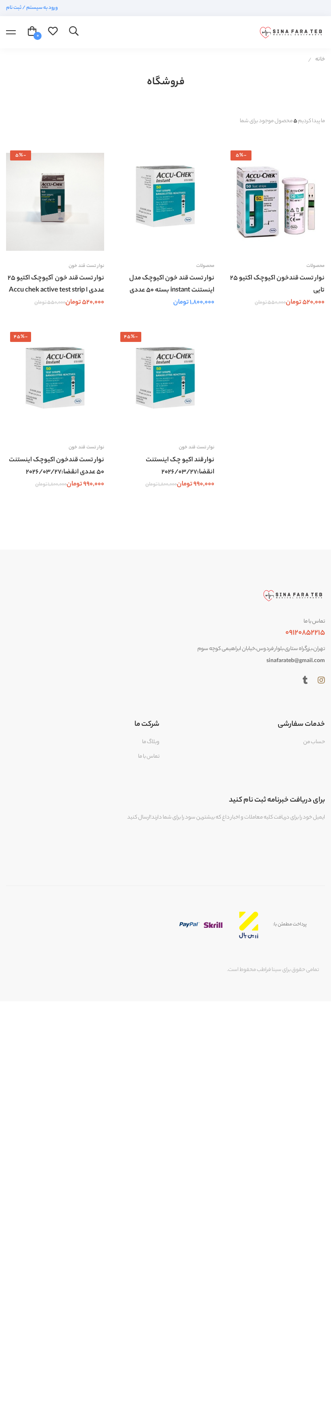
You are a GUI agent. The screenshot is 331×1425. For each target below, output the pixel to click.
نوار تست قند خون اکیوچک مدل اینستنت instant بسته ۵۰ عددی (171, 284)
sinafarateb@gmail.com (295, 661)
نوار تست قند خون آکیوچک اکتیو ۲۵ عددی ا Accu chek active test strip (56, 284)
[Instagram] (321, 680)
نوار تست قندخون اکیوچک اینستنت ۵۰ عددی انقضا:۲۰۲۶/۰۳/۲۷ (56, 466)
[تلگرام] (305, 680)
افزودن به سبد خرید (90, 243)
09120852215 (305, 633)
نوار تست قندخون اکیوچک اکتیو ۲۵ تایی (277, 284)
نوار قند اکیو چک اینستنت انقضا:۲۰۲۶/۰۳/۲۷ (180, 466)
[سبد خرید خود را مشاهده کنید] (32, 32)
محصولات (205, 266)
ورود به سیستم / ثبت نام (32, 8)
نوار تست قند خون (86, 266)
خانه (320, 59)
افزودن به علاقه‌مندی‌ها (71, 243)
